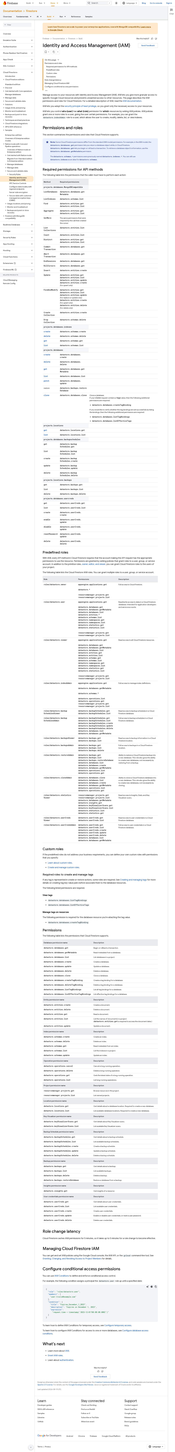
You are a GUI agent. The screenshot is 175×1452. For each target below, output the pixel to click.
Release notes (130, 1417)
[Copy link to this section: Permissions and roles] (85, 128)
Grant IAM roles (55, 1355)
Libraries (41, 1417)
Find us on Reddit (88, 1409)
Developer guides (45, 1405)
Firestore (31, 11)
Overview (7, 16)
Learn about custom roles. (60, 863)
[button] (15, 40)
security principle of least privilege (80, 106)
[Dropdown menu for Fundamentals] (31, 16)
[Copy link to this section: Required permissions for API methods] (105, 169)
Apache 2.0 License (45, 1385)
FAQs (127, 1426)
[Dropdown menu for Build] (34, 3)
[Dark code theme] (152, 1287)
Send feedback (148, 45)
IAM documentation (132, 101)
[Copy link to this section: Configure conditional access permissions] (122, 1269)
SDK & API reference (46, 1409)
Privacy (48, 1447)
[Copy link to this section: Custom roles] (66, 849)
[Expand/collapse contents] (58, 59)
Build (28, 3)
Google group (130, 1413)
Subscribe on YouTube (90, 1417)
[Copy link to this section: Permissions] (64, 930)
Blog (144, 3)
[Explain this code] (148, 1287)
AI (38, 16)
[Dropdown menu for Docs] (58, 3)
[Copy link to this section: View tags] (55, 895)
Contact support (131, 1405)
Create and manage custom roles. (64, 867)
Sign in (169, 3)
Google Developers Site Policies (81, 1385)
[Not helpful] (156, 39)
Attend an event (87, 1421)
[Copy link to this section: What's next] (67, 1344)
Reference (76, 16)
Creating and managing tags (133, 880)
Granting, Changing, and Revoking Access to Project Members (72, 1258)
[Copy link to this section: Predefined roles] (70, 552)
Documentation (12, 11)
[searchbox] (17, 25)
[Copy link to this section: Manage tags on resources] (71, 912)
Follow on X (85, 1413)
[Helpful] (152, 39)
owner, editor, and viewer (93, 564)
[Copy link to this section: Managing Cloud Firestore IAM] (101, 1248)
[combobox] (99, 3)
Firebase (46, 39)
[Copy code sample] (156, 1287)
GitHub (40, 1421)
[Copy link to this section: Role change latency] (82, 1231)
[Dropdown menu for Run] (45, 3)
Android (69, 1436)
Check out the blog (88, 1405)
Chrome (81, 1436)
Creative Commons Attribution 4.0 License (111, 1382)
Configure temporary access (117, 1325)
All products (130, 1436)
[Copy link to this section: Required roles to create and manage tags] (95, 874)
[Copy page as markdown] (54, 52)
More (66, 3)
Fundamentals (22, 16)
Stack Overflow (131, 1409)
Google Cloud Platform (111, 1436)
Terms (40, 1447)
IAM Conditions (61, 1276)
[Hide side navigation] (30, 1447)
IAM (67, 1351)
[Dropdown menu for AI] (42, 16)
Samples (88, 16)
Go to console (156, 3)
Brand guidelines (131, 1421)
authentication (66, 1360)
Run (40, 3)
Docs (53, 3)
